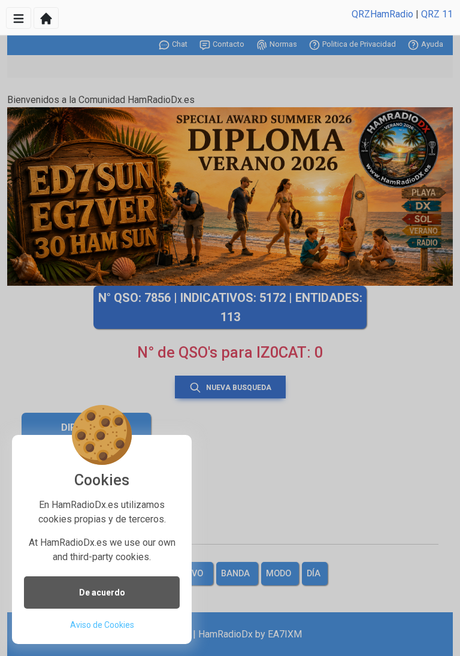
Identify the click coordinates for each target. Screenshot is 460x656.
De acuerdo (102, 592)
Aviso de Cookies (102, 625)
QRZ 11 (437, 14)
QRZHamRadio (382, 14)
